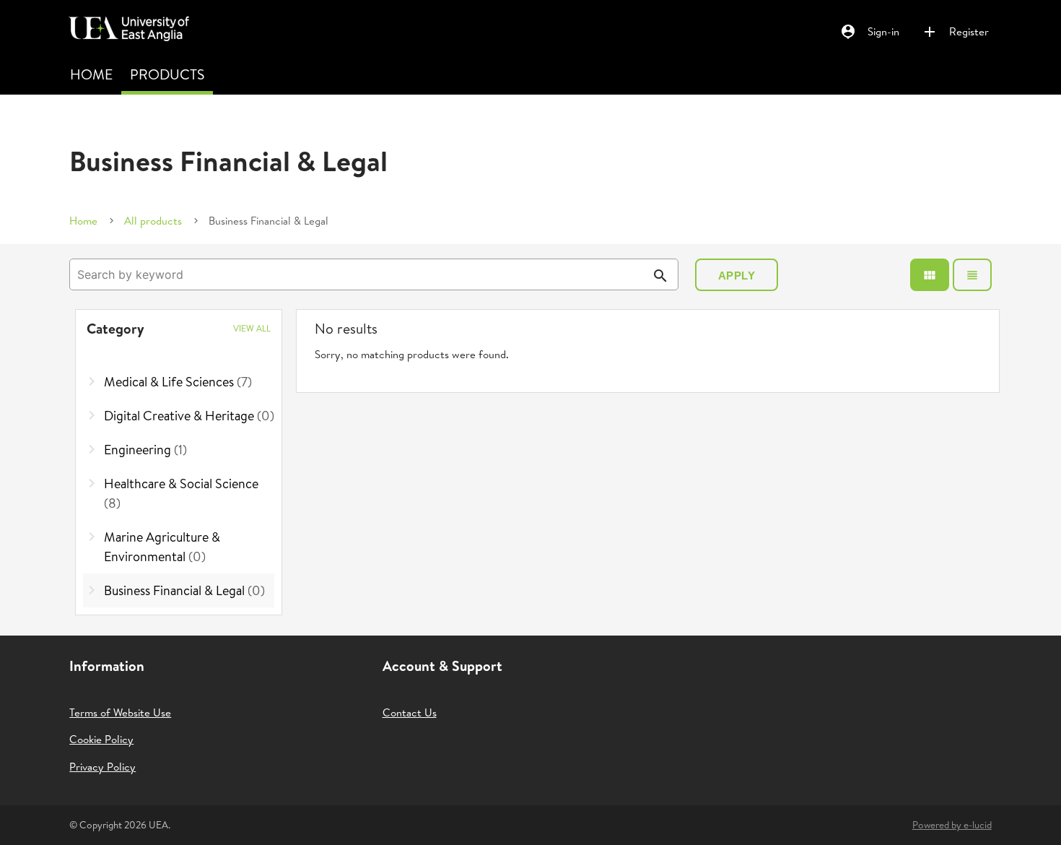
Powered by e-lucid (952, 824)
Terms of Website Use (120, 712)
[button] (179, 328)
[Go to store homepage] (125, 22)
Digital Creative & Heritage (189, 416)
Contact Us (410, 712)
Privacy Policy (102, 766)
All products (153, 220)
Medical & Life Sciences (178, 382)
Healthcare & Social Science (181, 493)
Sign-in (869, 31)
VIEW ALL (252, 328)
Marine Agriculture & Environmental (162, 547)
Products (167, 74)
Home (91, 74)
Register (955, 31)
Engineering (145, 450)
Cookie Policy (101, 739)
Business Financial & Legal (184, 590)
